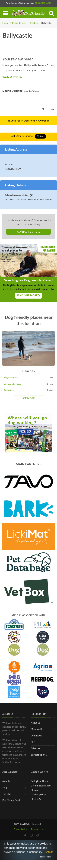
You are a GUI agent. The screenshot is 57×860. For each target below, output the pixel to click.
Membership (37, 729)
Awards (6, 781)
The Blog (6, 794)
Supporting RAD (39, 755)
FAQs (33, 742)
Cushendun (9, 390)
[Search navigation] (51, 13)
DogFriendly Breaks (11, 800)
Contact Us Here (28, 232)
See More (28, 398)
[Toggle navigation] (5, 13)
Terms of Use (37, 829)
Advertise (35, 748)
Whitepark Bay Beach (13, 384)
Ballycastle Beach (11, 378)
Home (5, 23)
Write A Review (12, 77)
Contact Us (36, 736)
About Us (35, 723)
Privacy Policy (20, 829)
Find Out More (43, 3)
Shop (4, 788)
